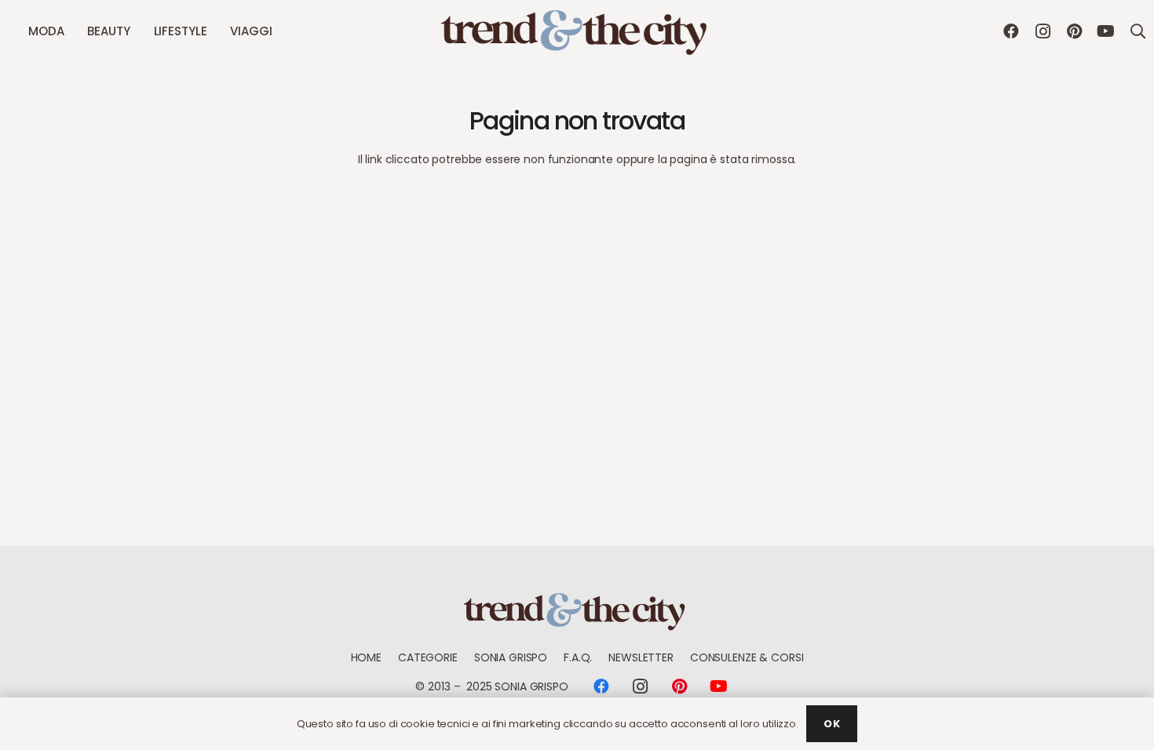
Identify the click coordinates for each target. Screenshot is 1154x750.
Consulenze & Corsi (746, 657)
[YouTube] (1105, 31)
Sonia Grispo (510, 657)
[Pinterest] (1074, 31)
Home (366, 657)
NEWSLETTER (641, 657)
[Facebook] (1011, 31)
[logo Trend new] (577, 31)
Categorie (428, 657)
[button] (71, 31)
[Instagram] (1042, 31)
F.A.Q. (578, 657)
